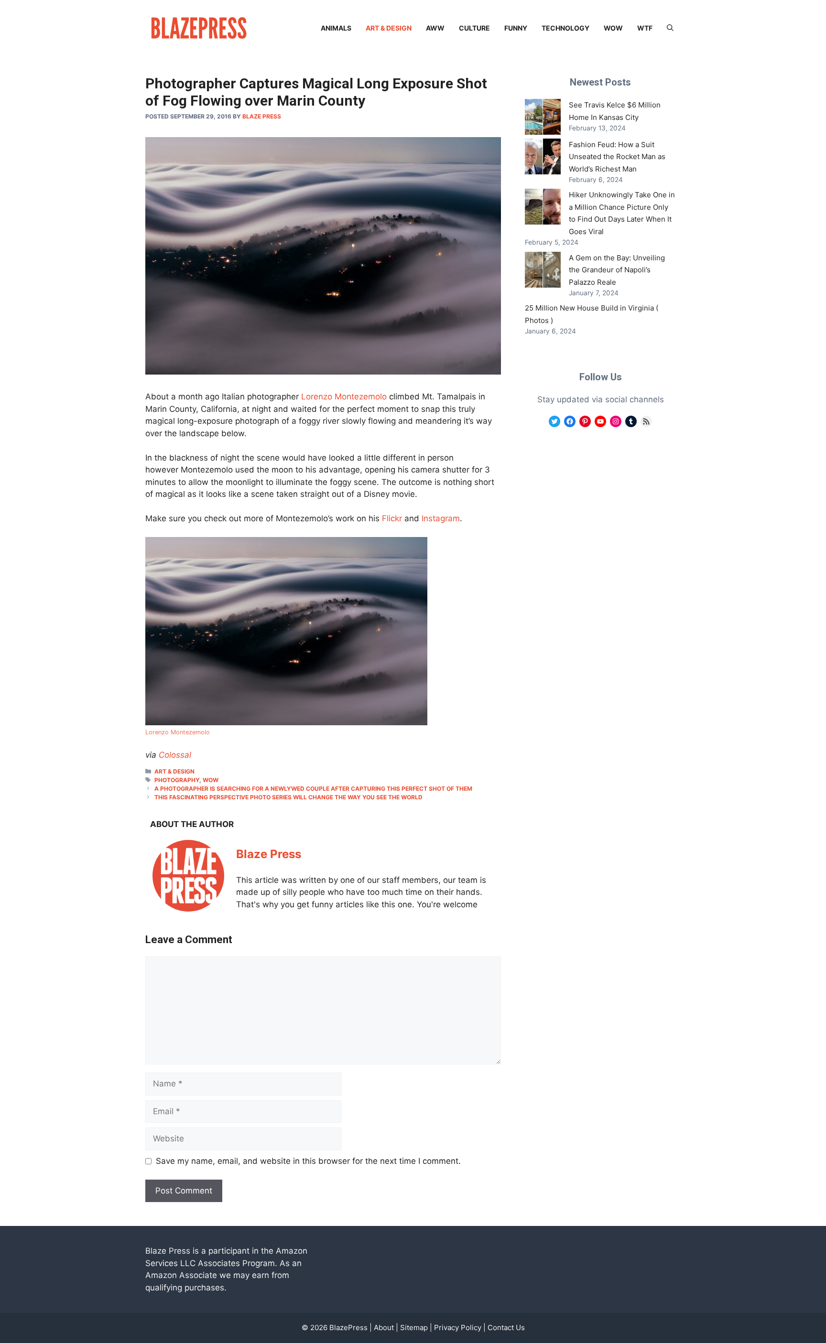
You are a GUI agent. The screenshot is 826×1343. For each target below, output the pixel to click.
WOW (613, 28)
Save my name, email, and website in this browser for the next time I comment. (308, 1161)
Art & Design (389, 28)
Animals (336, 28)
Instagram (441, 518)
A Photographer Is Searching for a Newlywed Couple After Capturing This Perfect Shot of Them (313, 788)
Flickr (392, 518)
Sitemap (414, 1327)
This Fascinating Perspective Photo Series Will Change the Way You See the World (288, 797)
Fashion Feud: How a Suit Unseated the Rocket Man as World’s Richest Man (617, 156)
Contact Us (506, 1327)
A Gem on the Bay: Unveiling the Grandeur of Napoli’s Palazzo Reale (617, 270)
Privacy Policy (457, 1327)
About (384, 1327)
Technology (565, 28)
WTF (644, 28)
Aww (435, 28)
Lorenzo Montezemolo (344, 396)
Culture (474, 28)
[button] (670, 28)
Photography (176, 780)
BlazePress (348, 1327)
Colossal (175, 755)
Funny (515, 28)
